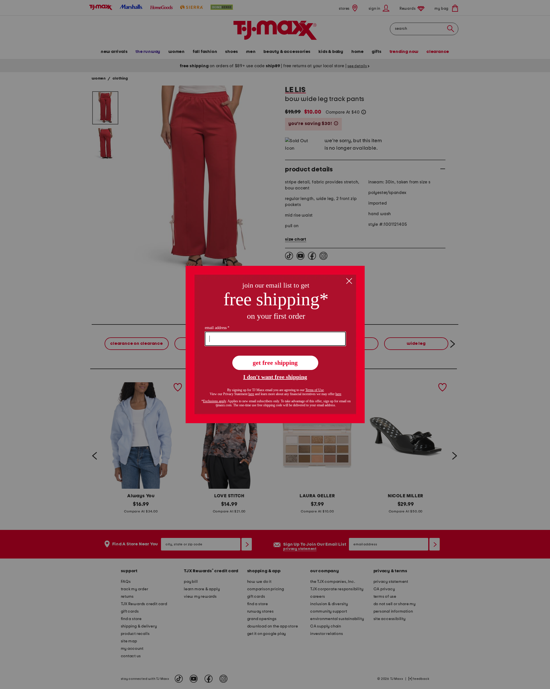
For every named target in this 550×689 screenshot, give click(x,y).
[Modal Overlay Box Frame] (275, 344)
